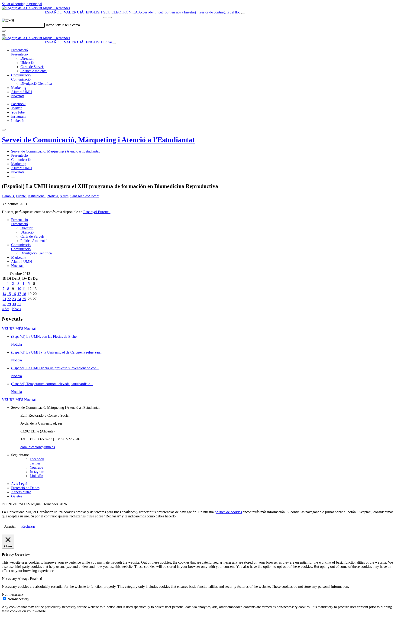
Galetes (16, 496)
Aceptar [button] (10, 526)
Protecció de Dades (25, 488)
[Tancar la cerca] (4, 35)
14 (4, 294)
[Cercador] (243, 13)
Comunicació (21, 75)
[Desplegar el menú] (110, 17)
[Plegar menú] (114, 43)
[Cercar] (4, 31)
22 (9, 299)
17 (19, 294)
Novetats (17, 96)
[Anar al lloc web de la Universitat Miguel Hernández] (36, 8)
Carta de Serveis (32, 67)
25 (24, 299)
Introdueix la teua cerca (63, 25)
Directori (26, 58)
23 (14, 299)
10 (19, 289)
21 (4, 299)
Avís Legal (19, 484)
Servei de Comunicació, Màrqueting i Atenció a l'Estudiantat (98, 140)
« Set (5, 309)
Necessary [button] (10, 579)
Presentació (19, 50)
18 (24, 294)
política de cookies (228, 512)
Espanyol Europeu (96, 212)
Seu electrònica (120, 12)
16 (14, 294)
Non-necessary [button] (13, 594)
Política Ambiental (33, 71)
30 (14, 304)
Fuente (21, 196)
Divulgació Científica (36, 83)
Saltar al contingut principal (22, 4)
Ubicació (27, 63)
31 (19, 304)
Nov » (16, 309)
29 (9, 304)
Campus (8, 196)
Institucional (36, 196)
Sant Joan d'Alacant (84, 196)
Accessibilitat (21, 492)
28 (4, 304)
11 (24, 289)
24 (19, 299)
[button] (19, 54)
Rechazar (28, 526)
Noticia (52, 196)
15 (9, 294)
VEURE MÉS (19, 329)
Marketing (18, 88)
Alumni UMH (21, 92)
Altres (64, 196)
